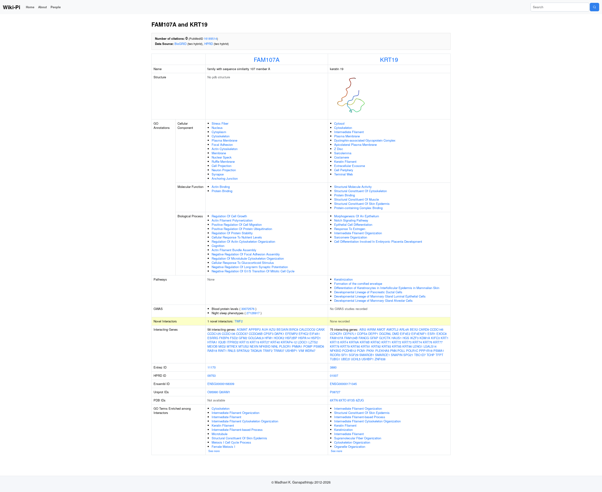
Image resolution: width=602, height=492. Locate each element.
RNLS (232, 350)
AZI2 (272, 329)
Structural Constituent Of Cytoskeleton (360, 191)
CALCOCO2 (307, 329)
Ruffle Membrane (223, 161)
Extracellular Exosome (349, 165)
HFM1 (269, 338)
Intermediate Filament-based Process (237, 429)
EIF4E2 (405, 333)
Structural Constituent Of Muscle (356, 199)
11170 (211, 367)
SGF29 (353, 355)
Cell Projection (221, 165)
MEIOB (212, 346)
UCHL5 (355, 359)
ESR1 (432, 333)
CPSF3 (268, 333)
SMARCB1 (366, 355)
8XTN (334, 400)
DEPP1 (373, 333)
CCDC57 (242, 333)
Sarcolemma (342, 153)
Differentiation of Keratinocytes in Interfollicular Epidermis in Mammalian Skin (386, 288)
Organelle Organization (349, 446)
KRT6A (354, 342)
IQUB (222, 342)
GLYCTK (385, 338)
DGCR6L (385, 333)
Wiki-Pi (11, 7)
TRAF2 (268, 350)
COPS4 (362, 333)
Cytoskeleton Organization (352, 442)
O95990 (212, 392)
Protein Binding (222, 191)
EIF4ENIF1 (419, 333)
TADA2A (256, 350)
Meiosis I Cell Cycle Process (231, 442)
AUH (265, 329)
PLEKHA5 (382, 350)
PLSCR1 (285, 346)
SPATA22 (243, 350)
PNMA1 (297, 346)
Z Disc (338, 149)
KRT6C (375, 342)
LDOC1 (303, 342)
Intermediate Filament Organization (358, 233)
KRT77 (438, 342)
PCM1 (361, 350)
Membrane (219, 153)
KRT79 (345, 346)
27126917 (253, 313)
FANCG (364, 338)
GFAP (374, 338)
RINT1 (222, 350)
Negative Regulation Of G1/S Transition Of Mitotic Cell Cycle (253, 271)
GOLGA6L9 (256, 338)
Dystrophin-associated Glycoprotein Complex (365, 140)
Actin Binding (221, 186)
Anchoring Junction (225, 178)
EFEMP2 (291, 333)
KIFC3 (435, 338)
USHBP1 (291, 350)
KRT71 (386, 342)
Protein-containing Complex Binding (358, 208)
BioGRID (180, 43)
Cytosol (339, 123)
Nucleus (217, 127)
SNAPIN (396, 355)
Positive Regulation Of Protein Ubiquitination (242, 228)
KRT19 (389, 59)
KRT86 (407, 346)
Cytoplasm (219, 132)
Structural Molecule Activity (353, 186)
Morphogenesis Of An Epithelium (356, 216)
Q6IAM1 (224, 392)
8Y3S (351, 400)
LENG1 (418, 346)
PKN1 (370, 350)
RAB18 (212, 350)
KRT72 (396, 342)
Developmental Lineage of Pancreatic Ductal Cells (368, 292)
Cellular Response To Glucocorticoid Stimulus (243, 262)
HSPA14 (304, 338)
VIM (301, 350)
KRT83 (386, 346)
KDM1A (425, 338)
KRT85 (396, 346)
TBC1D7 (420, 355)
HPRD (208, 43)
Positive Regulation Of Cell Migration (237, 224)
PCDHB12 (349, 350)
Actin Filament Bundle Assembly (234, 250)
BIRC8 (293, 329)
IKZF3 (414, 338)
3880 (333, 367)
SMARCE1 (382, 355)
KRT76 (427, 342)
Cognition (218, 245)
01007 (334, 375)
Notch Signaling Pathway (351, 220)
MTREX (232, 346)
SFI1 (344, 355)
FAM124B (351, 338)
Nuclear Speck (222, 157)
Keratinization (343, 279)
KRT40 (275, 342)
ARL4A (404, 329)
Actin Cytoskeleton (225, 149)
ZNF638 (380, 359)
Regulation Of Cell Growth (229, 216)
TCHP (431, 355)
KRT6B (365, 342)
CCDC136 (228, 333)
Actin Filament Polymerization (232, 220)
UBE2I (345, 359)
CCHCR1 (336, 333)
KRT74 (417, 342)
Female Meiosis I (223, 446)
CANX (320, 329)
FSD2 (234, 338)
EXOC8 (441, 333)
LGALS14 (430, 346)
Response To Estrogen (349, 228)
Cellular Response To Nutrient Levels (237, 237)
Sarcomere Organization (350, 237)
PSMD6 (318, 346)
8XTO (342, 400)
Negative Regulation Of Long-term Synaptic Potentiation (250, 267)
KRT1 (444, 338)
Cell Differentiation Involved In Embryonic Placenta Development (378, 241)
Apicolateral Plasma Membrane (355, 144)
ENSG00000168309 (220, 383)
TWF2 (238, 321)
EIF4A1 (314, 333)
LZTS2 (313, 342)
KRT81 (365, 346)
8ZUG (360, 400)
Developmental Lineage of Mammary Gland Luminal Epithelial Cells (380, 296)
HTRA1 (212, 342)
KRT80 (355, 346)
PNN (393, 350)
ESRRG (212, 338)
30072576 (247, 308)
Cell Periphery (343, 170)
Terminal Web (343, 174)
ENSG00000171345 (343, 383)
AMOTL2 (392, 329)
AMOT (381, 329)
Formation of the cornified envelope (358, 283)
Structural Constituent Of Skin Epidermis (362, 203)
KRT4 (344, 342)
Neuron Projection (224, 170)
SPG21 (408, 355)
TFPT (439, 355)
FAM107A (267, 59)
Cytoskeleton (221, 136)
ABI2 (362, 329)
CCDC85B (256, 333)
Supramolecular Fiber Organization (357, 438)
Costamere (341, 157)
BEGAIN (282, 329)
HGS (406, 338)
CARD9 (424, 329)
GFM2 (243, 338)
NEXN (254, 346)
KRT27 (264, 342)
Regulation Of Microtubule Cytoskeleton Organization (248, 258)
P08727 (335, 392)
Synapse (218, 174)
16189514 (210, 38)
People (56, 7)
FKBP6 (224, 338)
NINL (274, 346)
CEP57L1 (349, 333)
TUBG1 (335, 359)
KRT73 (407, 342)
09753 (211, 375)
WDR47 (310, 350)
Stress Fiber (220, 123)
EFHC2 (304, 333)
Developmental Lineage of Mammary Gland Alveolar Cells (373, 300)
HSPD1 (316, 338)
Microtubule (219, 434)
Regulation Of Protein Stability (232, 233)
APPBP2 (255, 329)
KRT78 (334, 346)
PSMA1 (438, 350)
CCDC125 (214, 333)
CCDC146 (436, 329)
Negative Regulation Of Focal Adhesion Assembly (246, 254)
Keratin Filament (345, 161)
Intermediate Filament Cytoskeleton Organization (245, 421)
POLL (401, 350)
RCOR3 (335, 355)
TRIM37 (278, 350)
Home (30, 7)
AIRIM (371, 329)
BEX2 (414, 329)
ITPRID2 (232, 342)
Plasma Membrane (224, 140)
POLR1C (412, 350)
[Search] (594, 7)
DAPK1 (279, 333)
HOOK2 (279, 338)
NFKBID (264, 346)
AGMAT (242, 329)
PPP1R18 (425, 350)
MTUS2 (243, 346)
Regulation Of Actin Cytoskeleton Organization (243, 241)
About (42, 7)
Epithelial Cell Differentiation (353, 224)
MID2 (222, 346)
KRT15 (244, 342)
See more (214, 451)
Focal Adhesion (222, 144)
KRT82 (376, 346)
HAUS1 (397, 338)
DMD (395, 333)
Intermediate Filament (349, 132)
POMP (308, 346)
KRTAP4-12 (289, 342)
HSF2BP (291, 338)
